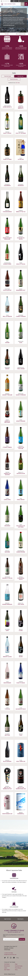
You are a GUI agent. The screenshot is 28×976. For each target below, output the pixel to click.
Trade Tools (22, 4)
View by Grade (7, 76)
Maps (16, 964)
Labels (5, 967)
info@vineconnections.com (10, 954)
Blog (17, 957)
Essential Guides (18, 966)
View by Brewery (14, 79)
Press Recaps (18, 967)
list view (18, 82)
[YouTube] (14, 958)
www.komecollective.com (8, 25)
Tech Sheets (7, 964)
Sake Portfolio (7, 919)
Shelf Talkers (7, 969)
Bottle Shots (7, 966)
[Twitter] (5, 958)
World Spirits (21, 919)
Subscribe (22, 939)
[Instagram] (10, 958)
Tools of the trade (9, 962)
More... (16, 969)
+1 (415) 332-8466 (8, 952)
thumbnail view (11, 82)
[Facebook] (7, 958)
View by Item (20, 76)
